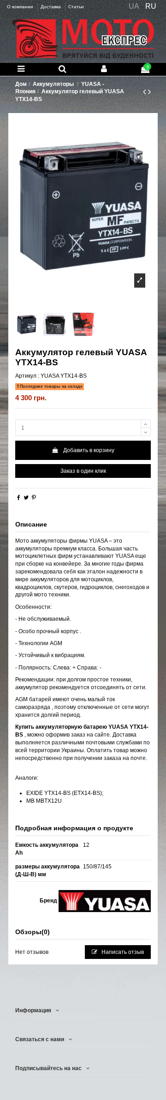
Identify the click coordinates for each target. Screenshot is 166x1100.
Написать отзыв (122, 952)
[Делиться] (18, 497)
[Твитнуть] (26, 497)
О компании (21, 6)
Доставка (51, 6)
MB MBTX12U (44, 801)
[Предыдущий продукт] (145, 91)
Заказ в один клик (83, 471)
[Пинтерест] (34, 497)
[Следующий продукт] (149, 91)
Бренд (48, 900)
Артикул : (27, 376)
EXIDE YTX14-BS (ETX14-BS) (64, 793)
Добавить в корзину (88, 450)
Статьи (76, 6)
